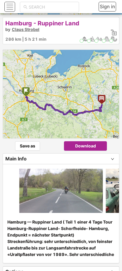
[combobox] (52, 7)
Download (85, 145)
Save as (27, 145)
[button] (9, 6)
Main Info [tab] (16, 159)
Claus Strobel (25, 29)
